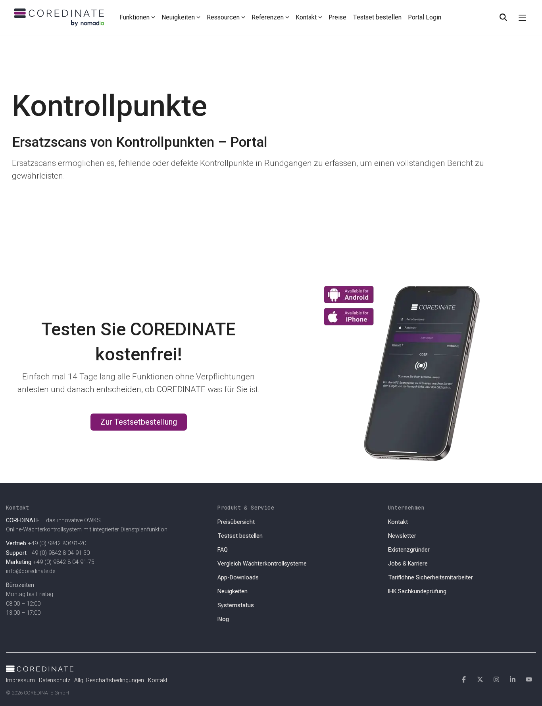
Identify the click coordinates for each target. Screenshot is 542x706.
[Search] (503, 17)
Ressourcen (223, 17)
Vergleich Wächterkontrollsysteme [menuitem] (262, 563)
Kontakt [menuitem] (398, 522)
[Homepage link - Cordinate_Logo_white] (39, 667)
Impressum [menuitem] (20, 680)
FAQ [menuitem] (222, 549)
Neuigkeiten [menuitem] (232, 591)
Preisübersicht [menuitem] (236, 522)
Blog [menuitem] (223, 619)
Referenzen (268, 17)
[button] (522, 17)
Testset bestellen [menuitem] (240, 536)
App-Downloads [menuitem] (238, 577)
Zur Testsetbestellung (138, 422)
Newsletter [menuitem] (402, 536)
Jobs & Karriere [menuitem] (408, 563)
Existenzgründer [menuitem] (409, 549)
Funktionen (134, 17)
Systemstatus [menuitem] (235, 605)
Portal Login (424, 17)
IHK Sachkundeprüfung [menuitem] (417, 591)
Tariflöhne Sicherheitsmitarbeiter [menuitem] (430, 577)
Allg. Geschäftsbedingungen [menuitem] (109, 680)
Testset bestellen (377, 17)
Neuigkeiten (178, 17)
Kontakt (306, 17)
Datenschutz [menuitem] (54, 680)
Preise (337, 17)
